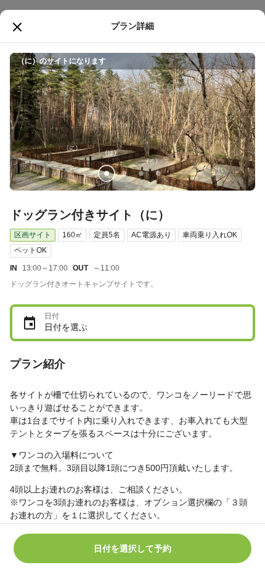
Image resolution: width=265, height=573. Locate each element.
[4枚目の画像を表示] (158, 173)
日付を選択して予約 (132, 548)
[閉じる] (17, 27)
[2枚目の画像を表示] (123, 173)
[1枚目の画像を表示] (106, 173)
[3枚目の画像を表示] (141, 173)
